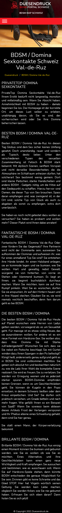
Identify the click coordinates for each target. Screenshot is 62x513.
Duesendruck (11, 75)
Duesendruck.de (40, 511)
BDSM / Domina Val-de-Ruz (35, 75)
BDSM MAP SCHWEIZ (31, 13)
